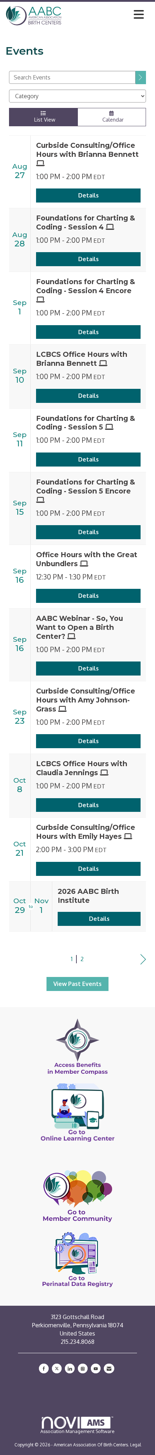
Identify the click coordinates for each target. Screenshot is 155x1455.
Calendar (111, 119)
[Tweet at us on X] (57, 1368)
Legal (135, 1444)
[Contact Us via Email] (109, 1368)
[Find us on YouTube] (96, 1368)
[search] (141, 77)
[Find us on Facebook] (44, 1368)
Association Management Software (77, 1431)
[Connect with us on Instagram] (83, 1368)
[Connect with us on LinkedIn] (70, 1368)
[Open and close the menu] (104, 14)
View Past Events (77, 983)
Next (143, 959)
